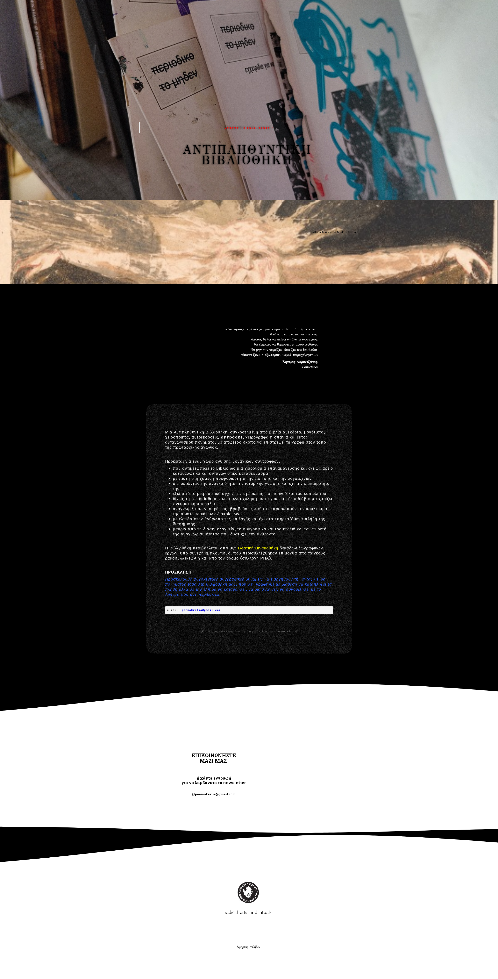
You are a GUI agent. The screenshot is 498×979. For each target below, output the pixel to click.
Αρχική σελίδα (248, 947)
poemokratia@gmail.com (201, 610)
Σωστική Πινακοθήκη (258, 548)
